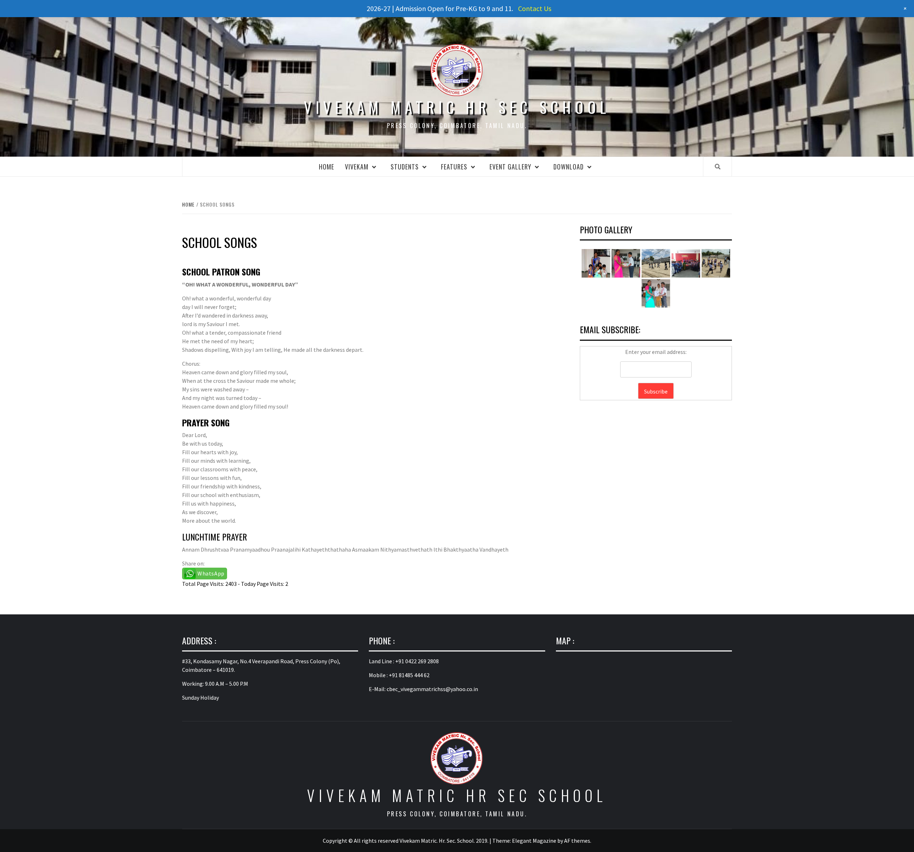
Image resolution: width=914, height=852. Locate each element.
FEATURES (454, 166)
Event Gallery (510, 166)
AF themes (577, 840)
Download (568, 166)
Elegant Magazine (534, 840)
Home (326, 166)
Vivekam (356, 166)
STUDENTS (405, 166)
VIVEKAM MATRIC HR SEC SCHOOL (457, 107)
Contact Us (534, 8)
